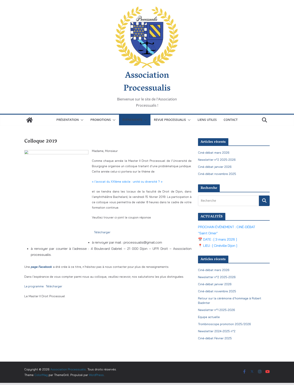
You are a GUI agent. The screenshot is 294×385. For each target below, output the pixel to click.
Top (284, 375)
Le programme (34, 286)
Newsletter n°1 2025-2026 (216, 310)
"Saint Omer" (208, 233)
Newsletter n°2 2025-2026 (217, 160)
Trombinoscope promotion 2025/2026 (224, 324)
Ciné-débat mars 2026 (213, 153)
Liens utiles (207, 120)
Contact (231, 120)
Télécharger (102, 232)
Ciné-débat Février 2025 (215, 338)
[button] (81, 120)
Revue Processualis (170, 120)
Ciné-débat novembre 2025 (217, 174)
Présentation (67, 120)
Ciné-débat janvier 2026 (215, 167)
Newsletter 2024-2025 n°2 (216, 331)
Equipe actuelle (209, 317)
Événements (132, 120)
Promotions (100, 120)
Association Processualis (147, 82)
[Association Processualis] (29, 120)
